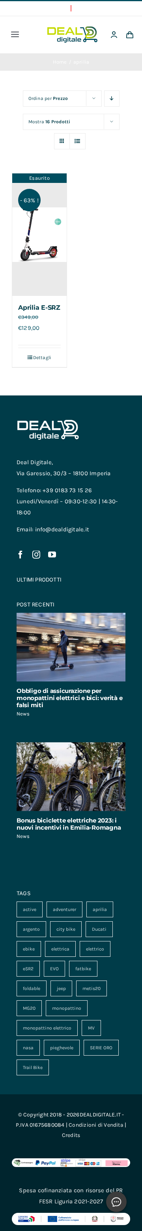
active (29, 909)
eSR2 (28, 968)
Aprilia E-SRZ (39, 307)
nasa (28, 1047)
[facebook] (20, 555)
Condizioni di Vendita (96, 1125)
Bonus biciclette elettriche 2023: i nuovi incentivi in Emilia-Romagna (69, 824)
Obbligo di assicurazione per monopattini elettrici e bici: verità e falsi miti (69, 698)
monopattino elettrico (47, 1028)
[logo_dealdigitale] (72, 29)
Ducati (99, 929)
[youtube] (52, 555)
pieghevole (61, 1047)
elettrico (95, 949)
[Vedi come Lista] (77, 141)
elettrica (60, 949)
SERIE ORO (101, 1047)
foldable (31, 988)
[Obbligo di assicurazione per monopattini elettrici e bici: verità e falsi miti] (71, 647)
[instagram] (36, 555)
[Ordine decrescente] (112, 98)
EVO (54, 968)
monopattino (66, 1008)
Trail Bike (33, 1067)
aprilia (100, 909)
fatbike (83, 968)
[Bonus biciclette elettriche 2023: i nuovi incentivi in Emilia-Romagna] (71, 776)
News (23, 714)
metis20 (91, 988)
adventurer (64, 909)
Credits (71, 1135)
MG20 (29, 1008)
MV (91, 1028)
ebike (29, 949)
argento (31, 929)
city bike (65, 929)
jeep (61, 988)
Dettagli (42, 357)
